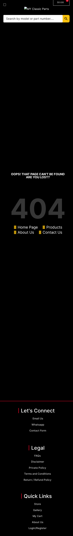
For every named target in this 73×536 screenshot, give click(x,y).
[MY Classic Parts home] (36, 9)
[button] (4, 4)
